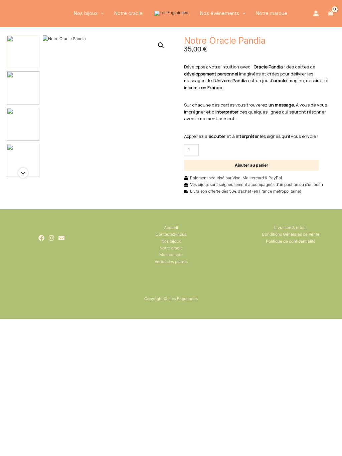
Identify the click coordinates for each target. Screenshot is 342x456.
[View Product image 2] (23, 88)
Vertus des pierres (171, 261)
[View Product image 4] (23, 160)
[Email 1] (61, 238)
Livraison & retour (290, 227)
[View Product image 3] (23, 124)
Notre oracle (128, 13)
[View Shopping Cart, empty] (330, 13)
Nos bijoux (85, 13)
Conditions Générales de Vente (290, 234)
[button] (101, 13)
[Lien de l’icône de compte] (316, 13)
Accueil (171, 227)
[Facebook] (41, 238)
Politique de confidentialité (291, 241)
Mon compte (171, 254)
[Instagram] (51, 238)
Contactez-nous (171, 234)
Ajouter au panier (251, 165)
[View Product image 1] (23, 52)
